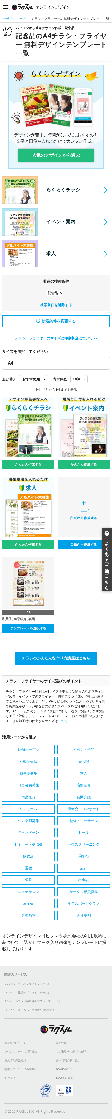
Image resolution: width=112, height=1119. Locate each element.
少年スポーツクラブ (83, 903)
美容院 (83, 761)
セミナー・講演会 (28, 844)
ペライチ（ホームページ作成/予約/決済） (29, 1009)
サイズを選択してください (25, 351)
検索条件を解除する (56, 305)
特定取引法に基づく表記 (71, 1051)
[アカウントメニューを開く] (106, 7)
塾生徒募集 (28, 773)
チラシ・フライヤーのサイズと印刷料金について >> (56, 338)
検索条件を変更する (59, 321)
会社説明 (84, 915)
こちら (63, 721)
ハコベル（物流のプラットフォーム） (27, 992)
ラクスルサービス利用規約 (20, 1051)
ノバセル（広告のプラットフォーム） (27, 983)
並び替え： (11, 379)
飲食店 (28, 856)
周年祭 (83, 856)
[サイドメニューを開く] (5, 7)
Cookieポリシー (65, 1069)
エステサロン (28, 892)
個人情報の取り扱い (68, 1060)
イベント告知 (83, 750)
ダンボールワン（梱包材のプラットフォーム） (32, 1001)
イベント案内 (61, 221)
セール (83, 832)
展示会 (28, 903)
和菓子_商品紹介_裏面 (18, 619)
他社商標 (9, 1077)
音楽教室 (28, 915)
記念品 (53, 293)
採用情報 (61, 1042)
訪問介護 (84, 797)
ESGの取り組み (65, 1077)
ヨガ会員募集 (28, 785)
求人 (51, 253)
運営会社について (15, 1042)
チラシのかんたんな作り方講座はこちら (56, 658)
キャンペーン (28, 832)
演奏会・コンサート (83, 809)
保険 (28, 880)
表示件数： (61, 379)
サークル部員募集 (84, 892)
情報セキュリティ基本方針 (20, 1069)
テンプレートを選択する (28, 628)
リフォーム (28, 809)
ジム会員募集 (28, 821)
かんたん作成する (28, 464)
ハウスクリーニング (83, 844)
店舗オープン (28, 750)
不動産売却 (28, 761)
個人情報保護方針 (15, 1060)
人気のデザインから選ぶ (56, 155)
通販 (28, 868)
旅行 (83, 868)
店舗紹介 (84, 785)
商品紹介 (28, 797)
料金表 (83, 880)
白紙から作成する (84, 544)
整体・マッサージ (84, 821)
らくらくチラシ (63, 189)
